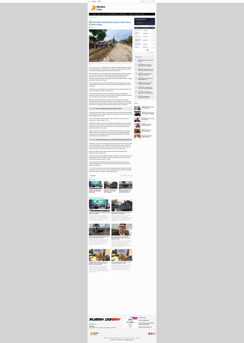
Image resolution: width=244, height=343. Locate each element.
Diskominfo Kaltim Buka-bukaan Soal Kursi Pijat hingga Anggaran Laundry (121, 262)
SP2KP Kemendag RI (151, 52)
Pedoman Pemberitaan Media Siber (112, 338)
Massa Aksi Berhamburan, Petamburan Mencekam (144, 97)
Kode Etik (132, 338)
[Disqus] (110, 293)
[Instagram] (152, 334)
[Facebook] (149, 334)
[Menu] (90, 1)
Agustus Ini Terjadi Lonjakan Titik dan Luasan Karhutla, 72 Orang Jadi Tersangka (145, 70)
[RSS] (154, 334)
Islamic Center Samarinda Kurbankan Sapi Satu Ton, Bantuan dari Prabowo (125, 191)
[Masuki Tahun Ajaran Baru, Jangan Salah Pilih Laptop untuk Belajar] (95, 185)
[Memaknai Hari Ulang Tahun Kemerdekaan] (137, 119)
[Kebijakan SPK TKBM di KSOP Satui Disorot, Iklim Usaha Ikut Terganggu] (110, 185)
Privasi (122, 338)
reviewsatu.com (96, 67)
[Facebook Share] (121, 176)
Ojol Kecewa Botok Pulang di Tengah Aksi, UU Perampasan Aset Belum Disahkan (146, 92)
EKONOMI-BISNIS (122, 14)
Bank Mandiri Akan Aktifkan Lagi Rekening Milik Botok (145, 79)
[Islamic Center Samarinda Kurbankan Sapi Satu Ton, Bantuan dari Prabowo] (125, 185)
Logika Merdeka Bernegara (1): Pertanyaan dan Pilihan (145, 74)
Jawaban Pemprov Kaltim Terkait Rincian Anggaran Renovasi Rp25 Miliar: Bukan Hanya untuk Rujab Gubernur (98, 263)
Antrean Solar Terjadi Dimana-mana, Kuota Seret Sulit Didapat (145, 88)
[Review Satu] (98, 7)
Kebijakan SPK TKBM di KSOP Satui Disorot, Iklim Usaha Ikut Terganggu (110, 191)
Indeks (99, 1)
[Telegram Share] (129, 176)
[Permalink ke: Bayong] (90, 27)
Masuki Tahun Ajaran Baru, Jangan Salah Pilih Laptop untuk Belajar (95, 191)
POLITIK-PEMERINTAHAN (112, 14)
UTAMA (94, 14)
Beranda (94, 1)
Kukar (90, 67)
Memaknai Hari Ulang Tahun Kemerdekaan (148, 119)
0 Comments (92, 175)
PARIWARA (137, 14)
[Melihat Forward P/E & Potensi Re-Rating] (137, 125)
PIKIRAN (99, 14)
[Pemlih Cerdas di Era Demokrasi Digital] (137, 131)
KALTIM (142, 14)
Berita (90, 20)
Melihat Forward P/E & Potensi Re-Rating (147, 125)
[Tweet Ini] (124, 176)
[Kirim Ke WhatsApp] (131, 176)
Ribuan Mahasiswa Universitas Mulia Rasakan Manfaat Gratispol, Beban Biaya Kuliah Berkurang (121, 238)
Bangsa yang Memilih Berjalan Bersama (146, 136)
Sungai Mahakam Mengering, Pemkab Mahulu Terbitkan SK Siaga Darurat (144, 65)
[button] (153, 1)
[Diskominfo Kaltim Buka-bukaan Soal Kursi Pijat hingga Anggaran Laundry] (121, 255)
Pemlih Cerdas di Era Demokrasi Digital (146, 130)
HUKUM (103, 14)
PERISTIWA (131, 14)
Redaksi (127, 338)
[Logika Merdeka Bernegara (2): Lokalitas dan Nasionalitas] (137, 107)
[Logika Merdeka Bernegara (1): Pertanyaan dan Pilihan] (137, 113)
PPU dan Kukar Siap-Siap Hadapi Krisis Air (145, 61)
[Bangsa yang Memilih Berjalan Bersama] (137, 136)
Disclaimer (138, 338)
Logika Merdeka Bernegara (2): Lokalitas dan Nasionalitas (145, 83)
